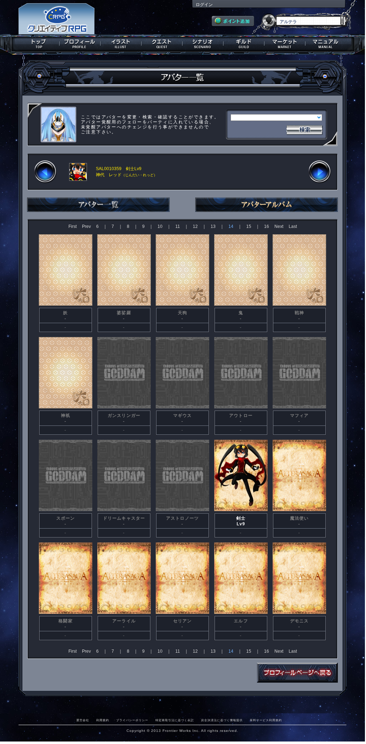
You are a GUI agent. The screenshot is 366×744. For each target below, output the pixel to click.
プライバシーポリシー (132, 720)
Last (293, 226)
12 (195, 226)
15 (248, 226)
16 (266, 226)
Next (278, 226)
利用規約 (102, 720)
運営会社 (82, 720)
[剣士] (241, 510)
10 (160, 226)
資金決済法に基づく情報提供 (222, 720)
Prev (86, 226)
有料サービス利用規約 (266, 720)
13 (213, 226)
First (72, 226)
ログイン (204, 4)
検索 (304, 129)
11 (177, 226)
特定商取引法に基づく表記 (174, 720)
